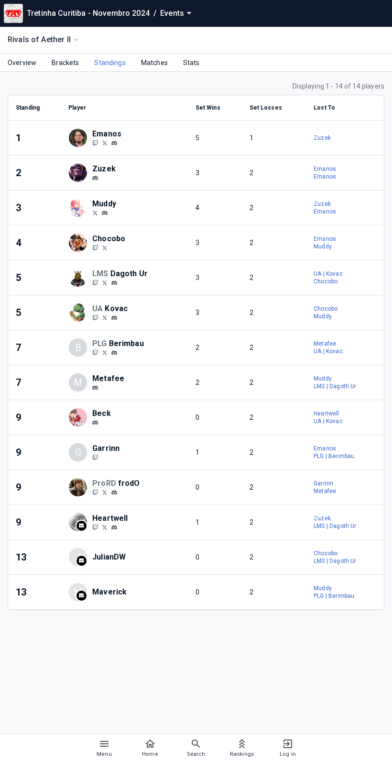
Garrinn (323, 483)
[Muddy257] (95, 212)
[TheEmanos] (105, 142)
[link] (114, 142)
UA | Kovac (328, 273)
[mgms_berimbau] (95, 352)
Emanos (325, 169)
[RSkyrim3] (105, 282)
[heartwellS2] (105, 527)
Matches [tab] (154, 63)
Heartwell (326, 413)
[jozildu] (95, 282)
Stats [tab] (191, 63)
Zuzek (322, 137)
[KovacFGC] (95, 317)
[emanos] (114, 143)
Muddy (323, 246)
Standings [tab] (109, 63)
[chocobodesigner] (95, 247)
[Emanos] (95, 142)
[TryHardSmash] (95, 492)
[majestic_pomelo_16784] (95, 422)
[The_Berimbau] (105, 352)
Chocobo (326, 281)
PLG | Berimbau (334, 456)
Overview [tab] (22, 63)
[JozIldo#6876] (114, 283)
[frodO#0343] (114, 492)
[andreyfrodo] (105, 492)
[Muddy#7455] (105, 213)
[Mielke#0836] (114, 352)
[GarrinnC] (95, 457)
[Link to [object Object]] (80, 137)
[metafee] (95, 387)
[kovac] (114, 317)
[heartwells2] (95, 527)
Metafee (325, 343)
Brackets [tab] (65, 63)
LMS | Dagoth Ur (335, 386)
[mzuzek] (95, 178)
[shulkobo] (105, 247)
